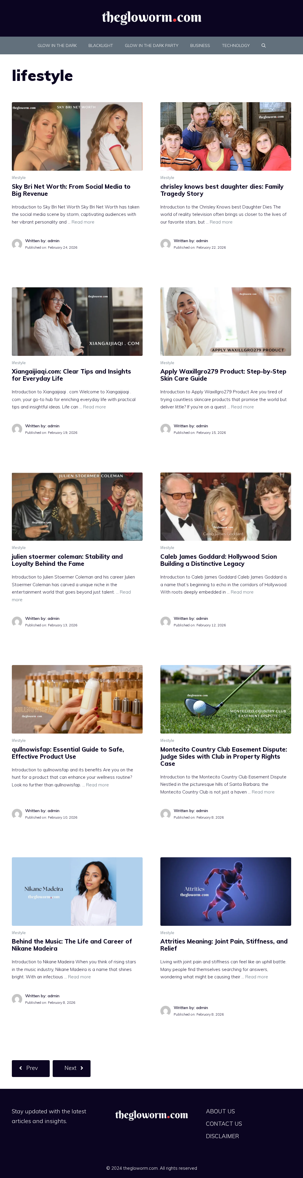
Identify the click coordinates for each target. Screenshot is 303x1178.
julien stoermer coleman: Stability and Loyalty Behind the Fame (67, 560)
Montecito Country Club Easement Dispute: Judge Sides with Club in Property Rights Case (223, 756)
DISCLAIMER (222, 1136)
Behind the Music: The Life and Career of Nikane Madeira (72, 945)
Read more (83, 222)
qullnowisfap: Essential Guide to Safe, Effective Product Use (68, 753)
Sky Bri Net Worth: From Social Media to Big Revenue (71, 190)
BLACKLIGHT (100, 45)
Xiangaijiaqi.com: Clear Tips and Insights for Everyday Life (71, 375)
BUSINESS (200, 45)
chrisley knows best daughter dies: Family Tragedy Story (221, 190)
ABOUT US (220, 1111)
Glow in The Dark (57, 45)
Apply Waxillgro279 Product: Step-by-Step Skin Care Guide (223, 375)
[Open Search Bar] (264, 45)
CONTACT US (224, 1123)
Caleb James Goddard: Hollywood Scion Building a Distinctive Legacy (218, 560)
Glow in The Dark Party (151, 45)
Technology (236, 45)
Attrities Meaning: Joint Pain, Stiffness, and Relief (224, 945)
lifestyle (19, 177)
